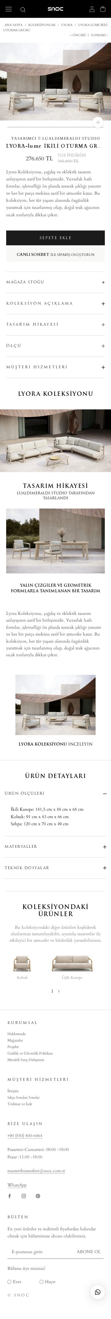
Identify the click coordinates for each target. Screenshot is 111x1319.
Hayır (50, 1282)
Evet (17, 1282)
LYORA (66, 25)
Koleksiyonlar (42, 25)
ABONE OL (89, 1252)
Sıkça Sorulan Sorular (23, 1097)
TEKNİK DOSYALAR (27, 868)
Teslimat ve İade (19, 1103)
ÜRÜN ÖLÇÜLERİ (25, 793)
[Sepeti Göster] (102, 9)
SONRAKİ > (99, 35)
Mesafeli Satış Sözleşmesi (25, 1059)
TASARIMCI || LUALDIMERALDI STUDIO (55, 138)
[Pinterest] (38, 1195)
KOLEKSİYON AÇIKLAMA (39, 303)
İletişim (12, 1091)
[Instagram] (24, 1195)
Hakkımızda (16, 1033)
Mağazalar (15, 1040)
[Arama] (23, 9)
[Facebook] (9, 1195)
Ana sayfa (14, 25)
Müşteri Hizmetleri (37, 367)
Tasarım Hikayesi (32, 324)
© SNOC (18, 1295)
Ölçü (14, 346)
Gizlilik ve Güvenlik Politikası (30, 1053)
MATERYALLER (21, 846)
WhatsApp (17, 1185)
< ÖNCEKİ (78, 35)
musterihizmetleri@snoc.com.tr (36, 1171)
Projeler (13, 1046)
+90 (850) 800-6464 (24, 1136)
